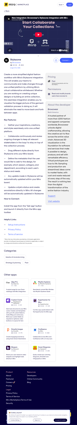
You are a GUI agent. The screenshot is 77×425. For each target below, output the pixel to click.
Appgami (43, 349)
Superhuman (44, 304)
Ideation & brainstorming (15, 257)
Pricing (9, 386)
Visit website (54, 201)
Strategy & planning (13, 263)
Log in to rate (15, 68)
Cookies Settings (15, 420)
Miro (41, 331)
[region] (38, 417)
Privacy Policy (14, 229)
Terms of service (15, 234)
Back (6, 11)
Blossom (16, 349)
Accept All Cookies (60, 420)
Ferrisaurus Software (17, 302)
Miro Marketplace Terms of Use (18, 400)
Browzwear (16, 62)
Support (51, 196)
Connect (66, 60)
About (8, 375)
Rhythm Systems (45, 284)
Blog (29, 382)
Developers (31, 375)
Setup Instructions (16, 224)
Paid (26, 263)
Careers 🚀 (10, 382)
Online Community (34, 379)
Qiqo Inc (16, 284)
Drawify (15, 331)
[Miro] (9, 4)
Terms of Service (13, 396)
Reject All (37, 420)
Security (9, 403)
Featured (10, 379)
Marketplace (23, 5)
